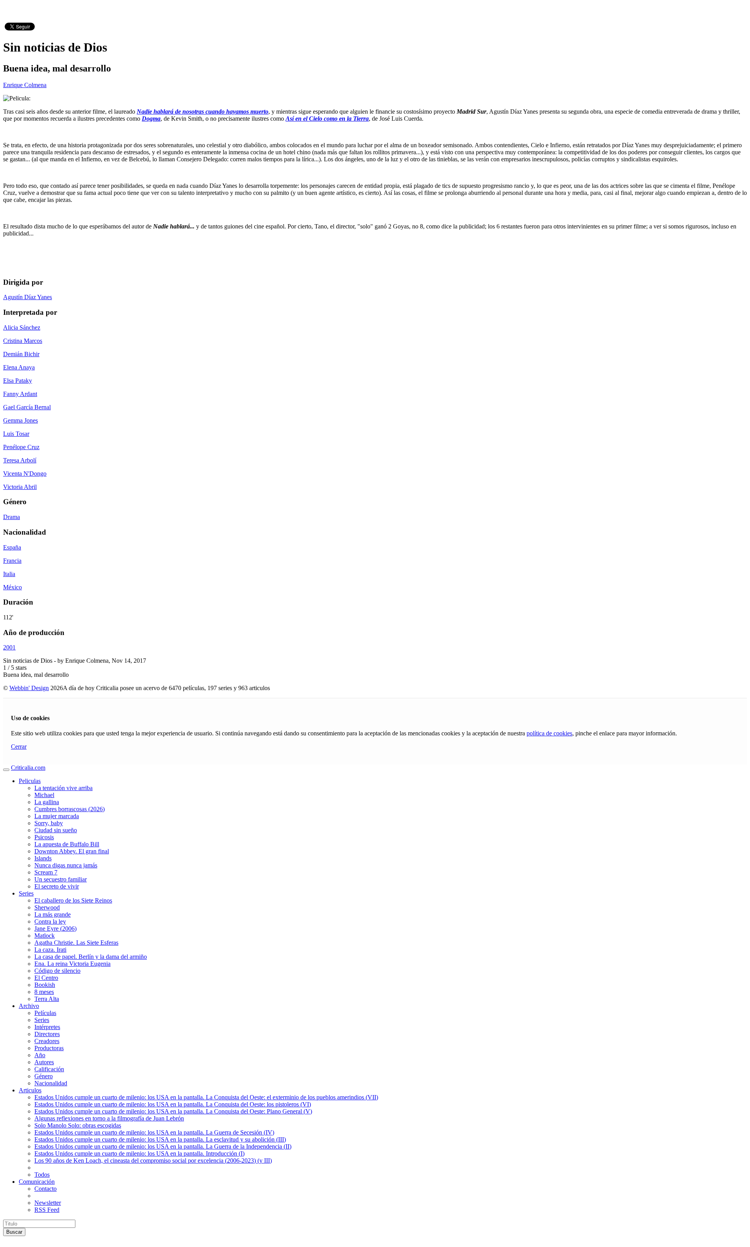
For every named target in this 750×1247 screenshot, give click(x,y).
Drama (11, 517)
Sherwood (47, 907)
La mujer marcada (56, 816)
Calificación (49, 1069)
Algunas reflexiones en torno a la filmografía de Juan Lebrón (109, 1118)
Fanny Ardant (20, 394)
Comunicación (37, 1181)
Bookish (44, 984)
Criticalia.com (28, 767)
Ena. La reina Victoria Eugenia (72, 963)
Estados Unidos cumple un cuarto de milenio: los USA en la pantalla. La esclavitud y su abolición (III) (160, 1139)
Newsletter (47, 1202)
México (12, 587)
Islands (43, 858)
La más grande (52, 914)
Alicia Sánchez (21, 327)
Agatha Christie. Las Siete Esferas (76, 942)
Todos (42, 1174)
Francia (12, 560)
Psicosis (44, 837)
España (12, 547)
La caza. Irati (50, 949)
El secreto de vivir (56, 886)
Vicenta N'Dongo (24, 473)
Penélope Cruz (21, 447)
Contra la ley (50, 921)
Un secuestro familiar (60, 879)
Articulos (30, 1090)
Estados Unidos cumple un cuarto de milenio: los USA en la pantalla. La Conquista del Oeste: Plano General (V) (173, 1111)
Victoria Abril (20, 486)
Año (39, 1055)
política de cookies (549, 733)
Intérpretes (47, 1027)
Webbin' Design (29, 688)
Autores (44, 1062)
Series (26, 893)
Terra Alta (46, 998)
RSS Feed (46, 1209)
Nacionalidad (50, 1083)
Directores (47, 1034)
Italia (9, 574)
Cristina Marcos (22, 340)
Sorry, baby (48, 823)
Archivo (29, 1006)
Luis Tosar (16, 433)
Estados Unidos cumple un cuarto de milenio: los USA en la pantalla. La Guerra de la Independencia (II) (162, 1146)
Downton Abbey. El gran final (71, 851)
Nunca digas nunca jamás (65, 865)
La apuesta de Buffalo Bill (66, 844)
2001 (9, 647)
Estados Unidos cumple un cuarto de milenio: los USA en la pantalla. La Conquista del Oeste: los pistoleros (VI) (172, 1104)
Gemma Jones (20, 420)
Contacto (45, 1188)
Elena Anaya (19, 367)
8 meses (44, 991)
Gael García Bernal (27, 407)
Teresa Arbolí (19, 460)
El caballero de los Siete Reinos (73, 900)
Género (43, 1076)
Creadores (46, 1041)
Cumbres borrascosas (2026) (69, 809)
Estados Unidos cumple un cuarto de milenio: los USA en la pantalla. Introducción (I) (139, 1153)
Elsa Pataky (17, 380)
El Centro (46, 977)
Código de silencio (57, 970)
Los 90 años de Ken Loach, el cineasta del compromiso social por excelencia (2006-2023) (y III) (153, 1160)
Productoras (49, 1048)
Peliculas (30, 781)
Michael (44, 795)
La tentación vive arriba (63, 788)
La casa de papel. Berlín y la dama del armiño (90, 956)
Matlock (44, 935)
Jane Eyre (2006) (55, 928)
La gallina (46, 802)
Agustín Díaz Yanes (27, 297)
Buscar (14, 1232)
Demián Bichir (21, 354)
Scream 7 (45, 872)
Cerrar (19, 746)
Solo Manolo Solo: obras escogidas (77, 1125)
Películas (45, 1013)
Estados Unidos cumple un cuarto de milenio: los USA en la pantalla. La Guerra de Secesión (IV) (154, 1132)
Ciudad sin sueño (55, 830)
